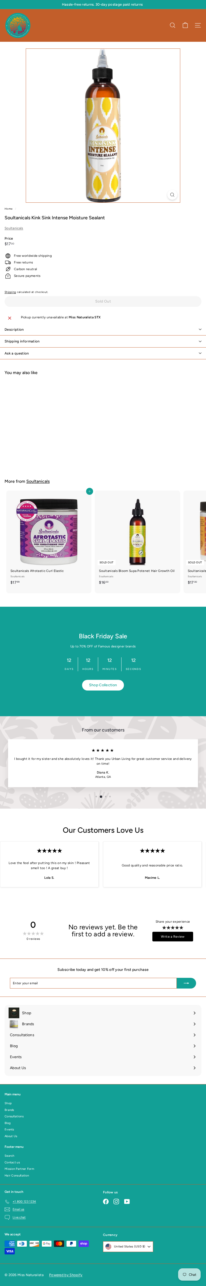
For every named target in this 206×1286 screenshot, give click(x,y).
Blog (7, 1123)
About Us (11, 1136)
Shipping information (22, 341)
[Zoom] (172, 195)
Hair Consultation (17, 1175)
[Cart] (185, 25)
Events (9, 1129)
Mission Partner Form (19, 1169)
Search (9, 1155)
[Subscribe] (186, 983)
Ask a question (17, 353)
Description (14, 329)
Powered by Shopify (65, 1275)
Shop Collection (103, 685)
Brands (9, 1110)
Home (9, 208)
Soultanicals (14, 228)
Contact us (12, 1162)
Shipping (10, 292)
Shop (8, 1103)
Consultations (14, 1116)
